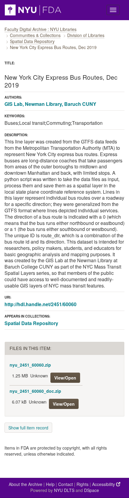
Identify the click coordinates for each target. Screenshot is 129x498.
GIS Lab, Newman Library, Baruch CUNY (50, 103)
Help (50, 484)
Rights (82, 484)
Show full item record (28, 428)
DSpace (91, 490)
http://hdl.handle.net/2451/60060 (40, 304)
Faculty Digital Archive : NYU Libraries (40, 29)
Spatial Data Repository (32, 41)
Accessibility (104, 484)
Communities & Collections (35, 35)
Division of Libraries (85, 35)
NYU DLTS (64, 490)
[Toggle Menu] (113, 10)
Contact (65, 484)
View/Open (65, 378)
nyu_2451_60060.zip (30, 365)
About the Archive (25, 484)
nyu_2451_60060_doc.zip (35, 391)
